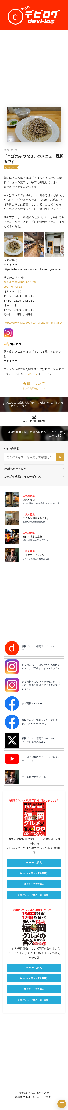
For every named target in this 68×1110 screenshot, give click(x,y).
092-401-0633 (13, 286)
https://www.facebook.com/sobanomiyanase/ (33, 322)
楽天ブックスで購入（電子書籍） (33, 894)
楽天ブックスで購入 (34, 883)
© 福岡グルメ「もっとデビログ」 (34, 1097)
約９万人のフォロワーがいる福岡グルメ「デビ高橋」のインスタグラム (41, 666)
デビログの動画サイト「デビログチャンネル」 (41, 758)
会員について (34, 383)
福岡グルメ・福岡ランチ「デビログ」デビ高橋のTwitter (40, 740)
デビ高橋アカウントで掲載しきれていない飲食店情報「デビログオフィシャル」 (41, 685)
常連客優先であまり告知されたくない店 (41, 499)
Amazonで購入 (34, 862)
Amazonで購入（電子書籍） (34, 873)
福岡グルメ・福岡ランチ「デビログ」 (40, 648)
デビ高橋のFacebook (33, 703)
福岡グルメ (10, 167)
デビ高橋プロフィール (34, 777)
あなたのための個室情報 (36, 518)
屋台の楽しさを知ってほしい (36, 536)
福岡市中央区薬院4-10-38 (20, 282)
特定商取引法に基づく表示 (34, 1092)
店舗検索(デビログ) (16, 468)
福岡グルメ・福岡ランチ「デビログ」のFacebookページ (40, 721)
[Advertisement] (34, 68)
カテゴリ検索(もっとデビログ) (22, 476)
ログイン (32, 373)
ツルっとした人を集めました (36, 555)
